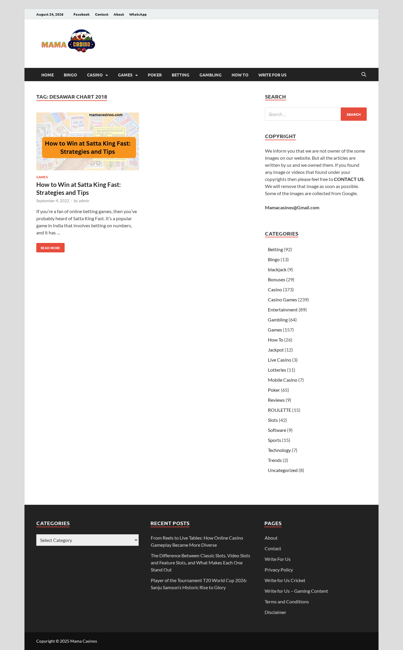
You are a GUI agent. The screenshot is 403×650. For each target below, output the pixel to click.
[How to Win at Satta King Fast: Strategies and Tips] (87, 142)
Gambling (210, 74)
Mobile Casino (282, 380)
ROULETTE (279, 410)
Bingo (70, 74)
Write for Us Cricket (285, 580)
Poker (155, 74)
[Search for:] (316, 114)
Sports (274, 440)
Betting (180, 74)
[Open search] (363, 74)
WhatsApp (138, 14)
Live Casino (279, 359)
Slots (273, 420)
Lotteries (277, 370)
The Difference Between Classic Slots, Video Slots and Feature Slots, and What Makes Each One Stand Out (200, 562)
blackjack (277, 269)
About (119, 14)
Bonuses (276, 279)
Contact (101, 14)
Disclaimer (275, 612)
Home (47, 74)
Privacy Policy (279, 569)
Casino (95, 74)
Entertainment (283, 309)
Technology (279, 450)
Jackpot (276, 349)
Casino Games (282, 299)
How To (240, 74)
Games (125, 74)
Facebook (81, 14)
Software (277, 430)
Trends (275, 460)
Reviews (276, 400)
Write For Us (272, 74)
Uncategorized (283, 470)
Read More (48, 246)
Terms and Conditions (287, 601)
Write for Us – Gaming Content (296, 591)
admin (84, 200)
